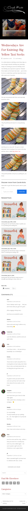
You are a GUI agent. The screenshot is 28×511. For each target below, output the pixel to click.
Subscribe (22, 192)
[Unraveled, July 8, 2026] (14, 264)
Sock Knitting (18, 58)
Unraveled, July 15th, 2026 (8, 248)
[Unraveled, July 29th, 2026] (14, 210)
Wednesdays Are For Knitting (7, 502)
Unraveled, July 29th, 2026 (8, 222)
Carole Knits (10, 508)
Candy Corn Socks (21, 502)
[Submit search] (25, 473)
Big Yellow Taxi (16, 151)
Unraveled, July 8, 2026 (7, 275)
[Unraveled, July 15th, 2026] (14, 237)
